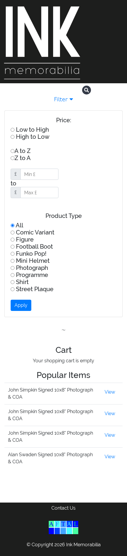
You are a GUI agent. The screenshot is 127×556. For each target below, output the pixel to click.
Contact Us (63, 508)
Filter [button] (61, 100)
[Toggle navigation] (117, 90)
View (110, 392)
